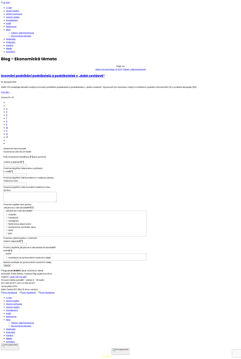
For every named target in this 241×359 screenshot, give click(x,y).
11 (6, 130)
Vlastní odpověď (13, 241)
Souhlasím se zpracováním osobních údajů (29, 257)
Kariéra (9, 45)
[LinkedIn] (46, 292)
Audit (8, 23)
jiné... (10, 233)
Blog (8, 29)
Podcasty (10, 42)
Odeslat (7, 266)
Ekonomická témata (21, 36)
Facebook (13, 217)
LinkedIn (12, 214)
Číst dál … (5, 92)
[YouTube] (29, 292)
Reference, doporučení (19, 224)
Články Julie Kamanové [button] (134, 69)
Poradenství (12, 20)
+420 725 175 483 (17, 276)
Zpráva (6, 190)
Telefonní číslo (10, 180)
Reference (11, 26)
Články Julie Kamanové (22, 32)
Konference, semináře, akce (22, 227)
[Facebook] (10, 292)
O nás (9, 7)
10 (7, 127)
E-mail (8, 171)
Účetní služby (12, 10)
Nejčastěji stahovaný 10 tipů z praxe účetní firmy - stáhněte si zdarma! (120, 356)
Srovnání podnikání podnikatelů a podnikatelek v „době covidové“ (53, 76)
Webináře (11, 39)
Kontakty (10, 51)
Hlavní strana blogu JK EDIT (108, 69)
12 (7, 134)
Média (9, 48)
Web (10, 230)
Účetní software (14, 14)
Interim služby (13, 17)
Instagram (13, 220)
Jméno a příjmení (13, 162)
